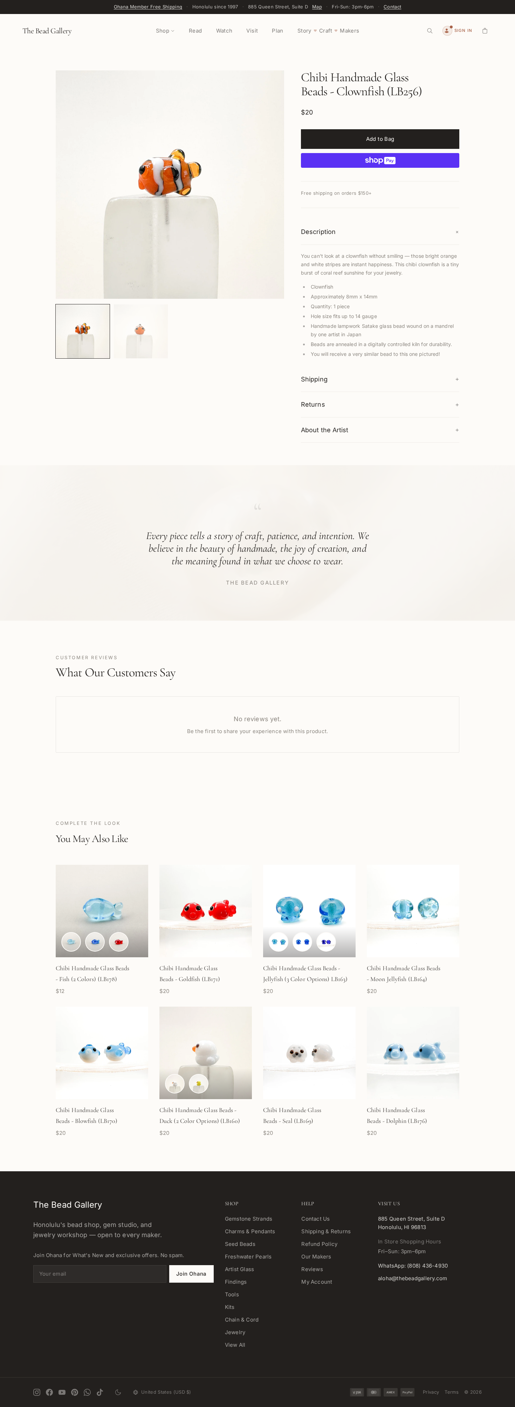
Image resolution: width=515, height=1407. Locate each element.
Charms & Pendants (250, 1231)
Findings (236, 1281)
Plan (277, 30)
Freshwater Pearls (248, 1256)
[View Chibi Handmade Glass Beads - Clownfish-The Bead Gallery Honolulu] (83, 331)
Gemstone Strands (249, 1218)
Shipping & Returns (326, 1231)
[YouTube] (62, 1392)
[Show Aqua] (71, 942)
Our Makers (316, 1256)
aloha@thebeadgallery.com (412, 1278)
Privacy (431, 1392)
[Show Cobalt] (326, 942)
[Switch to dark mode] (118, 1392)
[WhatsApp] (87, 1392)
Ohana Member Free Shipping (148, 6)
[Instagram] (36, 1392)
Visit (252, 30)
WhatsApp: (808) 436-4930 (413, 1265)
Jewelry (235, 1332)
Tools (232, 1294)
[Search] (430, 31)
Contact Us (315, 1218)
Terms (452, 1392)
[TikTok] (99, 1392)
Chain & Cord (242, 1319)
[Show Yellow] (198, 1084)
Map (317, 6)
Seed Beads (240, 1244)
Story (304, 30)
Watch (224, 30)
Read (195, 30)
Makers (349, 30)
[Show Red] (119, 942)
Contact (392, 6)
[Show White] (175, 1084)
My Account (316, 1281)
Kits (230, 1307)
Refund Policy (319, 1244)
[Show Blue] (95, 942)
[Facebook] (49, 1392)
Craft (325, 30)
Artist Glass (239, 1269)
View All (235, 1345)
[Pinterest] (74, 1392)
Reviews (312, 1269)
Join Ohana (191, 1273)
